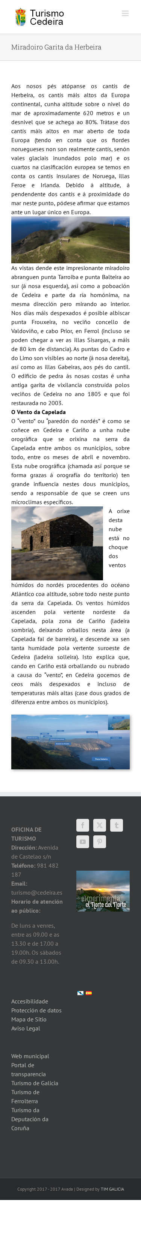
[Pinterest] (99, 841)
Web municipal (30, 1056)
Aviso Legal (25, 1028)
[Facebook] (82, 825)
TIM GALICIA (112, 1189)
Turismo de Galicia (34, 1083)
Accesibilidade (29, 1001)
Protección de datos (36, 1010)
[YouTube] (82, 841)
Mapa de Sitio (29, 1019)
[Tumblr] (116, 825)
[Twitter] (99, 825)
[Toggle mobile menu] (126, 13)
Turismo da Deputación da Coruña (30, 1119)
